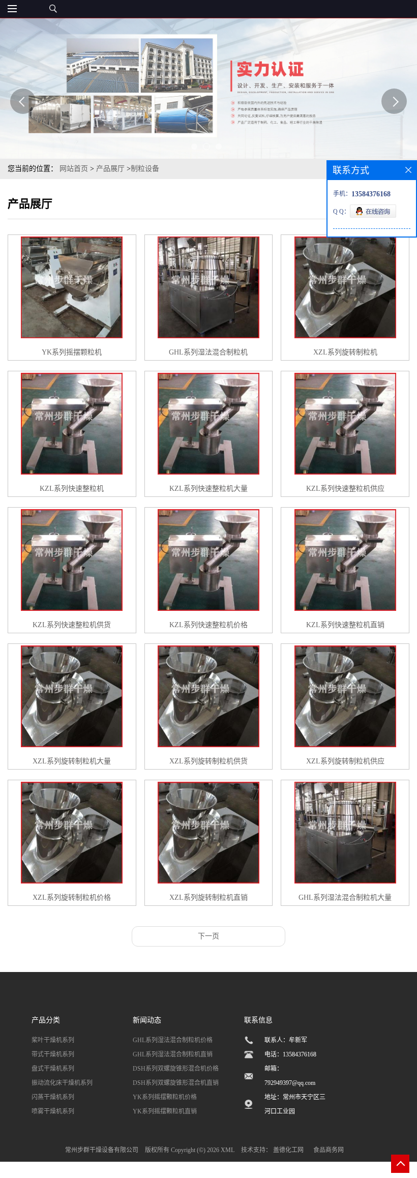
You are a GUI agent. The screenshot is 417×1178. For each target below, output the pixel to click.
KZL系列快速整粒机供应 (345, 488)
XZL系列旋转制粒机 (345, 352)
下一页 (208, 936)
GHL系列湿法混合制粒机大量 (345, 897)
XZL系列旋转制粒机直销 (208, 897)
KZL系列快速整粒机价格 (208, 625)
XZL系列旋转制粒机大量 (72, 761)
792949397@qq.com (289, 1082)
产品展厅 (110, 168)
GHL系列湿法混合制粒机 (208, 352)
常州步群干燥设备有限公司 (101, 1150)
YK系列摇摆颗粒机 (72, 352)
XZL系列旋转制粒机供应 (345, 761)
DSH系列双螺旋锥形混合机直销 (176, 1082)
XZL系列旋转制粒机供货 (208, 761)
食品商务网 (328, 1150)
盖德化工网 (288, 1150)
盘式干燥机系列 (53, 1068)
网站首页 (73, 168)
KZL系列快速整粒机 (72, 488)
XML (227, 1150)
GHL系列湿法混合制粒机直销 (173, 1054)
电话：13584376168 (290, 1054)
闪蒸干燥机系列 (53, 1097)
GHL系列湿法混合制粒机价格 (173, 1040)
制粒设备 (145, 168)
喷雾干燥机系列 (53, 1111)
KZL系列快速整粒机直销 (345, 625)
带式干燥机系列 (53, 1054)
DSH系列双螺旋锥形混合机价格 (176, 1068)
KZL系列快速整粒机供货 (72, 625)
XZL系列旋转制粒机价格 (72, 897)
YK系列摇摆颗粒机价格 (165, 1097)
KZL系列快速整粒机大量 (208, 488)
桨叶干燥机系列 (53, 1040)
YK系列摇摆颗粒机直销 (165, 1111)
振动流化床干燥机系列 (62, 1082)
